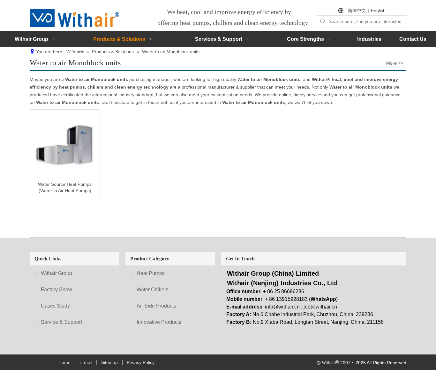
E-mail (85, 362)
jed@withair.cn (320, 306)
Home (64, 362)
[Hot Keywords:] (323, 21)
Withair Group (56, 273)
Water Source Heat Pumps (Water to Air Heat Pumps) (65, 187)
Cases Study (55, 305)
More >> (394, 63)
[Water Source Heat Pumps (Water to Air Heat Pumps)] (64, 144)
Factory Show (56, 289)
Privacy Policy (140, 362)
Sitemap (109, 362)
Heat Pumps (151, 273)
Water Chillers (153, 289)
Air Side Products (156, 305)
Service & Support (61, 322)
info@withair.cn (282, 306)
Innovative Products (159, 322)
